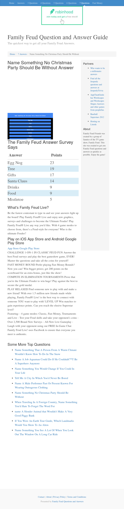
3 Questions (33, 3)
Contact (41, 496)
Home (11, 3)
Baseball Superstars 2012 (97, 116)
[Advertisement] (43, 92)
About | (49, 496)
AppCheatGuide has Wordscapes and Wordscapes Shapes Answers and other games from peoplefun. (97, 102)
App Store (13, 248)
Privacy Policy (59, 496)
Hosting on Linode (95, 123)
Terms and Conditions (76, 496)
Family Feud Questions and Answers (67, 501)
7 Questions (85, 3)
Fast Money (98, 3)
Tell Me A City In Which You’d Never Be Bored (41, 378)
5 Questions (59, 3)
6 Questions (72, 3)
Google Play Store (29, 248)
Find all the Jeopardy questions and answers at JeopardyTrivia (96, 84)
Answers (20, 3)
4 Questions (46, 3)
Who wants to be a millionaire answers (97, 71)
